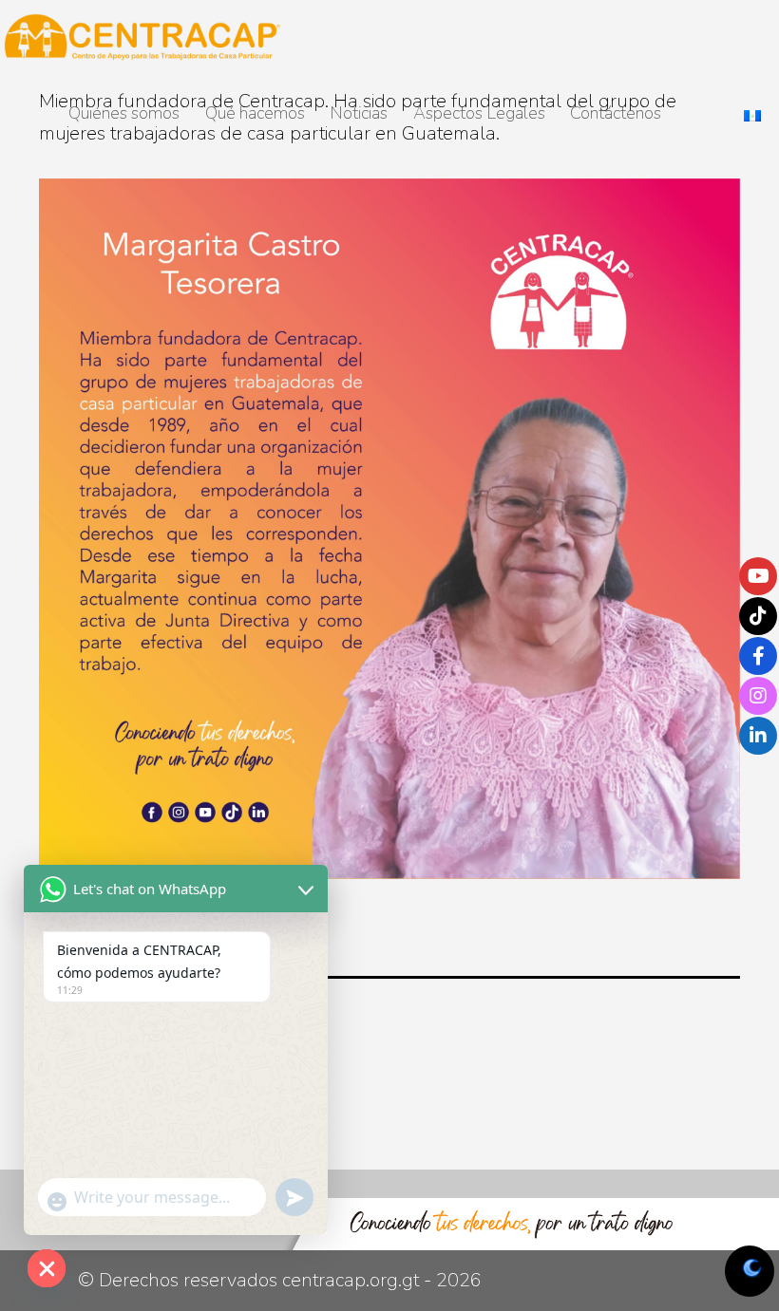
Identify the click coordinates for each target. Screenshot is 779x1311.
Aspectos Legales (479, 113)
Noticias (359, 113)
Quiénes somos (124, 113)
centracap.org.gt (350, 1280)
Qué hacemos (255, 113)
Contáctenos (615, 113)
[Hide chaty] (47, 1268)
